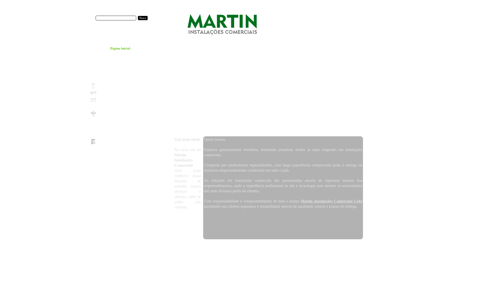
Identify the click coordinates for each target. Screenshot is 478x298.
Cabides (369, 246)
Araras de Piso (261, 246)
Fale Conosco (243, 246)
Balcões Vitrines (328, 246)
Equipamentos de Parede (225, 250)
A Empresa (188, 246)
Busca (142, 18)
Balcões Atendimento (284, 246)
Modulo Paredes (295, 250)
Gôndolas (263, 250)
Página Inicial (173, 246)
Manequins (277, 250)
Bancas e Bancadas (351, 246)
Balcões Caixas (308, 246)
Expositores (248, 250)
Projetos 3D (204, 246)
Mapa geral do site (318, 250)
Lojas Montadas (223, 246)
